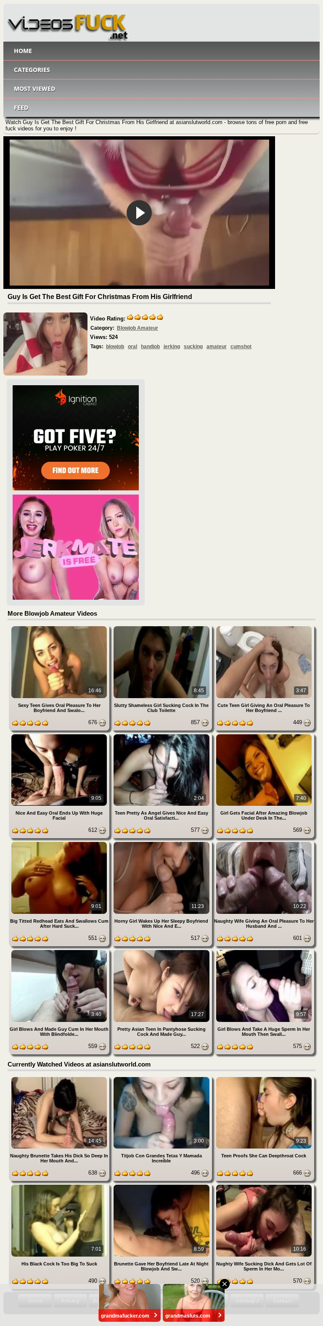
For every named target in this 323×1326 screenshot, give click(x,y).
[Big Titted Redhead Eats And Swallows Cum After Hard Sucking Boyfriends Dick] (60, 843)
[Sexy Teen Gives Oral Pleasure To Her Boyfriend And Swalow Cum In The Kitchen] (60, 628)
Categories (32, 70)
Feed (21, 107)
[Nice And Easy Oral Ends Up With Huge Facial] (60, 736)
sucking (193, 346)
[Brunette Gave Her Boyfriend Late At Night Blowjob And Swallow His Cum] (162, 1186)
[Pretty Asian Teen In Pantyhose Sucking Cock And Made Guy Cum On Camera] (162, 951)
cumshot (241, 346)
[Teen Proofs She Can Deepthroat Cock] (264, 1078)
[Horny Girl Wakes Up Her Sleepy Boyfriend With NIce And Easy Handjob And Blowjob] (162, 843)
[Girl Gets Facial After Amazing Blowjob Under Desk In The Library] (264, 736)
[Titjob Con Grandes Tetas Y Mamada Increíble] (162, 1078)
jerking (172, 346)
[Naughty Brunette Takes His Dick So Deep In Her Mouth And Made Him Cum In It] (60, 1078)
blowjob (115, 346)
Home (23, 51)
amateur (217, 346)
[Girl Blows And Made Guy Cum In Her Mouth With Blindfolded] (60, 951)
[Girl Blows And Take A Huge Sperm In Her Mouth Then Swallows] (264, 951)
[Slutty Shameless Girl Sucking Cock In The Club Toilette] (162, 628)
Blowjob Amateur (137, 328)
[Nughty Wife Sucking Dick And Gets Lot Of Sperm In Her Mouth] (264, 1186)
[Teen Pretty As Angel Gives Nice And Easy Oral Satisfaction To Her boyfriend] (162, 736)
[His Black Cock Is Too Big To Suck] (60, 1186)
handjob (150, 346)
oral (132, 346)
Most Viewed (34, 89)
